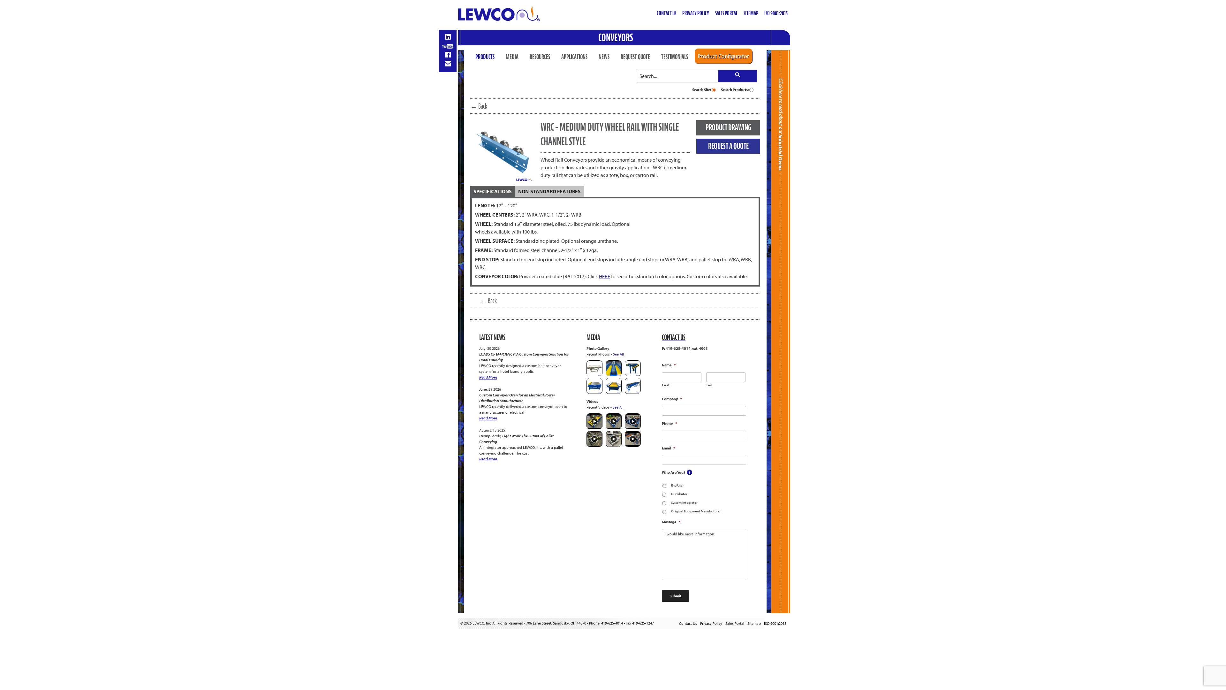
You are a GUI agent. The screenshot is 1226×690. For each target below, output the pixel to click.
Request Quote (635, 56)
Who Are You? (673, 472)
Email (668, 448)
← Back (478, 106)
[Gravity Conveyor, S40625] (614, 374)
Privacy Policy (695, 13)
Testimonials (674, 56)
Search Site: (702, 89)
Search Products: (735, 89)
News (604, 56)
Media (512, 56)
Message (671, 521)
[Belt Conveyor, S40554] (633, 374)
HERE (604, 276)
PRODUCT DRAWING (728, 127)
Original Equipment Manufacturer (696, 511)
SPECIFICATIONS (492, 191)
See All (618, 354)
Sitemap (751, 13)
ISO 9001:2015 (776, 13)
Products (485, 56)
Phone (669, 423)
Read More (488, 377)
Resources (540, 56)
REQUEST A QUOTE (728, 146)
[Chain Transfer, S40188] (594, 392)
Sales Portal (726, 13)
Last (710, 385)
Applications (574, 56)
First (666, 385)
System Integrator (684, 502)
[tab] (492, 191)
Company (672, 398)
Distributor (679, 494)
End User (677, 485)
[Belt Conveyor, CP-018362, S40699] (594, 374)
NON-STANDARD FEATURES (549, 191)
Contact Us (666, 13)
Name (669, 365)
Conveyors (615, 37)
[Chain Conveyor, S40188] (614, 392)
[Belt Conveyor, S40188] (633, 392)
